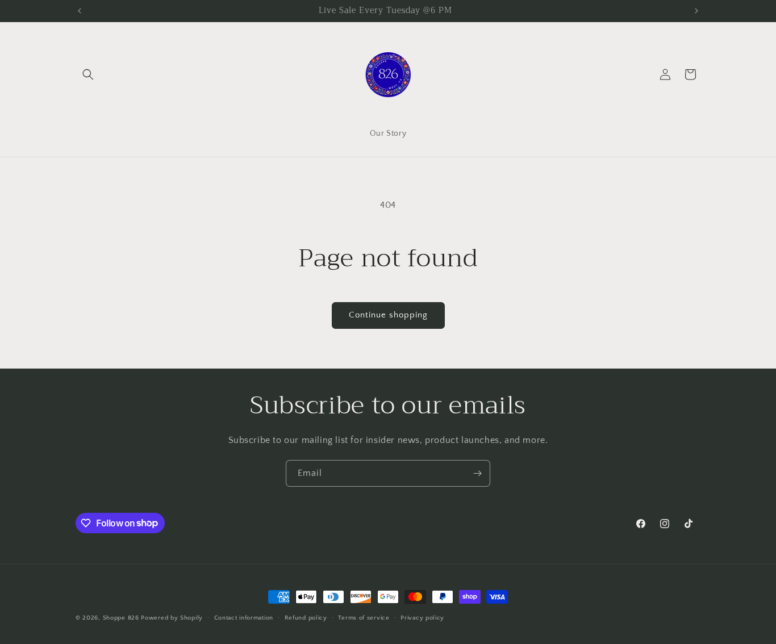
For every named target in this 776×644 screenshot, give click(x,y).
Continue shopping (388, 315)
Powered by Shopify (172, 617)
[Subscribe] (477, 473)
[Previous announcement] (79, 11)
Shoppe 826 (121, 617)
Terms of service (363, 617)
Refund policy (306, 617)
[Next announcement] (696, 11)
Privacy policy (422, 617)
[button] (88, 74)
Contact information (243, 617)
